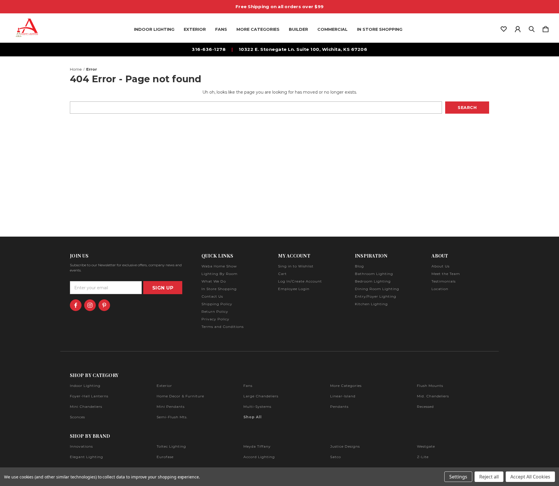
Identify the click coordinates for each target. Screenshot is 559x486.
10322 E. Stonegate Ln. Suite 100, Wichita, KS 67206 (303, 49)
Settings (458, 477)
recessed (425, 406)
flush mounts (430, 385)
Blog (359, 266)
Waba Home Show (219, 266)
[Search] (532, 28)
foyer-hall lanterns (89, 396)
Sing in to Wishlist (296, 266)
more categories (346, 385)
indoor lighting (85, 385)
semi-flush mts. (172, 417)
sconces (77, 417)
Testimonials (443, 281)
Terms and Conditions (222, 326)
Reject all (489, 477)
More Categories (258, 29)
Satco (335, 457)
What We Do (213, 281)
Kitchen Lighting (371, 304)
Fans (221, 29)
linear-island (342, 396)
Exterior (195, 29)
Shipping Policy (216, 304)
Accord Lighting (259, 457)
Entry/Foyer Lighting (375, 296)
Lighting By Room (219, 273)
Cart (282, 273)
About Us (440, 266)
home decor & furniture (180, 396)
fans (247, 385)
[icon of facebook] (76, 305)
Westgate (426, 446)
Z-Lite (423, 457)
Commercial (332, 29)
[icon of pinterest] (104, 305)
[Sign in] (518, 28)
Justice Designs (345, 446)
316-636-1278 (209, 49)
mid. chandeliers (433, 396)
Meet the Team (445, 273)
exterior (164, 385)
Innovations (81, 446)
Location (439, 289)
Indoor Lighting (154, 29)
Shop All (252, 417)
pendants (339, 406)
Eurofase (165, 457)
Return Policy (214, 311)
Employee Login (293, 289)
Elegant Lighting (86, 457)
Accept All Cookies (530, 477)
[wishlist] (504, 28)
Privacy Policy (215, 319)
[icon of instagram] (90, 305)
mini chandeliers (86, 406)
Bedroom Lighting (373, 281)
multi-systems (257, 406)
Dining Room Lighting (377, 289)
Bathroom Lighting (374, 273)
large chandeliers (260, 396)
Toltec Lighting (171, 446)
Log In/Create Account (300, 281)
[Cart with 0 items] (546, 28)
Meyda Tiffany (257, 446)
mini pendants (171, 406)
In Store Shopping (379, 29)
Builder (298, 29)
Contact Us (212, 296)
